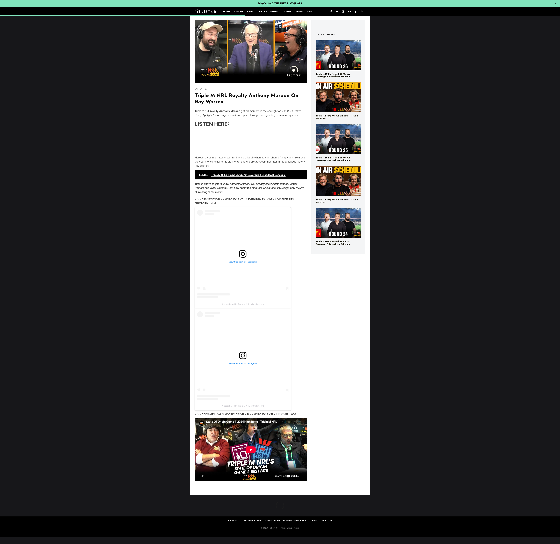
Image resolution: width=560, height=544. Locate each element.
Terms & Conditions (250, 521)
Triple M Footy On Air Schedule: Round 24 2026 (337, 117)
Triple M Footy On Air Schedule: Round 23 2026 (337, 201)
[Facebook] (331, 11)
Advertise (327, 521)
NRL (196, 89)
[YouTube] (349, 11)
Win (309, 11)
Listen (238, 11)
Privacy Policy (272, 521)
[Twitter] (337, 11)
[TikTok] (356, 11)
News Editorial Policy (294, 521)
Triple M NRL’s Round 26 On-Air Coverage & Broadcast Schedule (333, 75)
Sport (251, 11)
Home (226, 11)
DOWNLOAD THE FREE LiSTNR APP (280, 3)
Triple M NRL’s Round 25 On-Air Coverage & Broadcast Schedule (333, 159)
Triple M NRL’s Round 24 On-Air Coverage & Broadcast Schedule (333, 242)
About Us (232, 521)
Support (314, 521)
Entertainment (269, 11)
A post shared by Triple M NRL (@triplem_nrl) (243, 304)
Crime (287, 11)
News (299, 11)
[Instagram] (343, 11)
